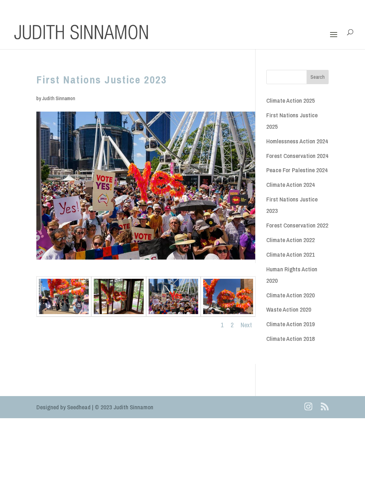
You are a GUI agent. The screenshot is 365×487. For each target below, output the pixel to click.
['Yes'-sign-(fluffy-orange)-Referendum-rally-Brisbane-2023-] (174, 314)
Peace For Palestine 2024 (297, 170)
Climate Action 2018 (290, 338)
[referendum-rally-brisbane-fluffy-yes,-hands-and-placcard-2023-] (64, 314)
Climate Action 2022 (290, 240)
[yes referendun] (228, 314)
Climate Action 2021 (290, 254)
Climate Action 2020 (290, 295)
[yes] (119, 314)
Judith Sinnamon (58, 98)
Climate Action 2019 (290, 324)
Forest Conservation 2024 (297, 156)
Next (246, 325)
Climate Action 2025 (290, 100)
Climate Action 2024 (290, 184)
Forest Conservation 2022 (297, 225)
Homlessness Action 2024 (297, 141)
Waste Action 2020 (288, 309)
